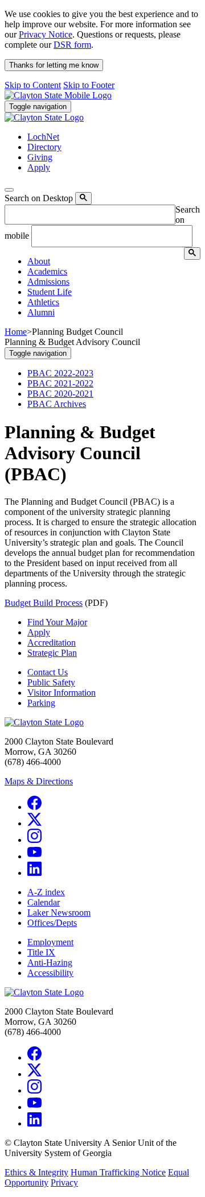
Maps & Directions (39, 781)
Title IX (41, 952)
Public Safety (51, 682)
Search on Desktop (39, 198)
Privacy (64, 1182)
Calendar (43, 902)
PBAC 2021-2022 (60, 383)
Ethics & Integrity (36, 1172)
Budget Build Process (44, 603)
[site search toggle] (9, 190)
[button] (38, 261)
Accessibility (50, 973)
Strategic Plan (52, 653)
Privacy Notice (45, 34)
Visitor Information (61, 692)
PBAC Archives (56, 404)
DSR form (72, 44)
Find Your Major (57, 622)
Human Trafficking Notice (118, 1172)
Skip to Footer (88, 85)
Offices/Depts (52, 923)
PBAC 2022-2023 (60, 373)
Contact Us (47, 672)
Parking (41, 703)
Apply (38, 632)
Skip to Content (33, 85)
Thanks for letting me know (54, 65)
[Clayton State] (58, 95)
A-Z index (46, 892)
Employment (50, 942)
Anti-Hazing (49, 962)
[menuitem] (113, 261)
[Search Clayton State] (83, 198)
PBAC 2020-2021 (60, 393)
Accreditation (51, 642)
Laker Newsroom (59, 912)
